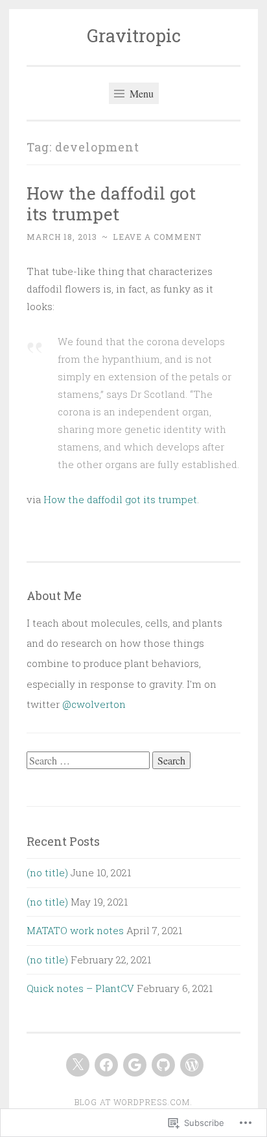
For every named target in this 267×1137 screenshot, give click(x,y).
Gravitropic (134, 35)
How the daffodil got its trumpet (111, 203)
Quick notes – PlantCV (80, 988)
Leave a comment (157, 236)
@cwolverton (94, 704)
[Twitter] (77, 1065)
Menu (140, 93)
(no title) (47, 872)
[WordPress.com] (191, 1065)
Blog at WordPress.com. (133, 1102)
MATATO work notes (75, 930)
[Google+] (134, 1065)
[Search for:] (89, 760)
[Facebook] (106, 1065)
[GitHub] (163, 1065)
